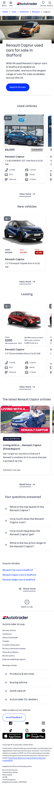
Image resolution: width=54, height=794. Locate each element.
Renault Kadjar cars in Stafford (18, 580)
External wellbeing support (13, 659)
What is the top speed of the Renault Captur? (27, 509)
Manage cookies (9, 665)
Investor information (11, 645)
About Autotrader (10, 638)
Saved (43, 6)
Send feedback (14, 717)
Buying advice (18, 682)
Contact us (7, 634)
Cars (14, 12)
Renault (36, 12)
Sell (10, 6)
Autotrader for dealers (24, 699)
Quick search (18, 691)
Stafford (24, 12)
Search (50, 6)
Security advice (9, 630)
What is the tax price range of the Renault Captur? (28, 545)
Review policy (8, 656)
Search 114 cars (18, 87)
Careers (5, 641)
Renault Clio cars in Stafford (17, 570)
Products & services (22, 674)
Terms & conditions (10, 652)
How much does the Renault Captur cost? (27, 521)
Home (5, 12)
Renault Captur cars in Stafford (19, 575)
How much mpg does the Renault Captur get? (25, 533)
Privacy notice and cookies (14, 649)
